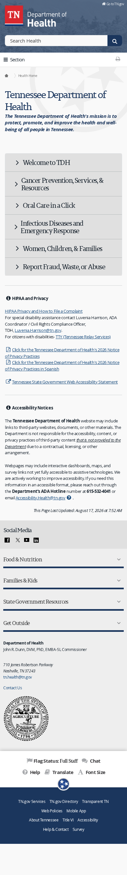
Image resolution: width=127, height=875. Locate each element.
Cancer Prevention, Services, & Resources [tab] (62, 184)
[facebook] (7, 540)
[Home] (7, 75)
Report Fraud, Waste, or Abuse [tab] (64, 266)
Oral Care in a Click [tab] (49, 205)
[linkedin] (36, 540)
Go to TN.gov (115, 4)
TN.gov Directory (63, 801)
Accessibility (88, 820)
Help (34, 772)
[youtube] (26, 540)
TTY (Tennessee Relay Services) (83, 337)
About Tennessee (43, 820)
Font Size (95, 772)
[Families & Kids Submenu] (117, 580)
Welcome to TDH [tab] (46, 162)
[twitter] (17, 540)
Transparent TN (95, 801)
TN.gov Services (31, 801)
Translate (62, 772)
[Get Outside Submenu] (117, 623)
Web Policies (52, 811)
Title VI (68, 820)
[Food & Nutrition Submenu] (117, 559)
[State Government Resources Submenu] (117, 601)
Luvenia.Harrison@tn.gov (38, 330)
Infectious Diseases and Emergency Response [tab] (52, 227)
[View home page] (14, 14)
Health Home (27, 75)
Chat (94, 760)
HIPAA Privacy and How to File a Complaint (44, 311)
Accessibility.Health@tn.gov (40, 498)
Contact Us (12, 687)
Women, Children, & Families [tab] (62, 248)
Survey (78, 829)
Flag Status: (56, 761)
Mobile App (76, 811)
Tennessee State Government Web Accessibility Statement (65, 382)
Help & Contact (56, 829)
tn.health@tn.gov (17, 677)
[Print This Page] (117, 59)
